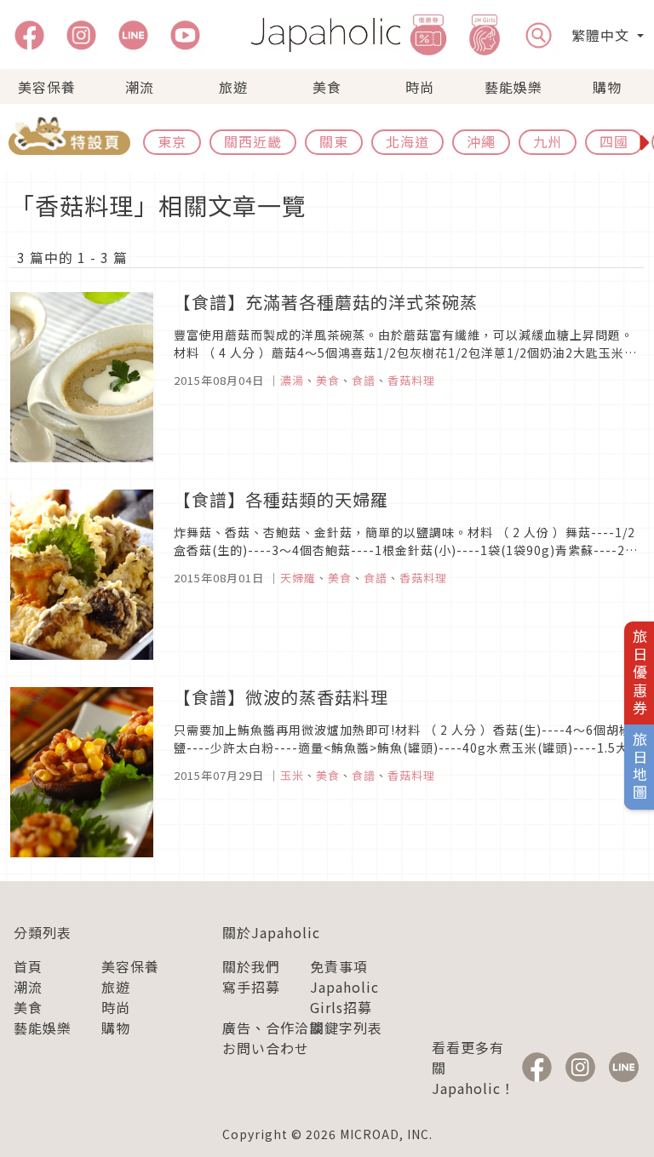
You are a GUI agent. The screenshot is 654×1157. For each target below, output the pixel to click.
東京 (172, 141)
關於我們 (251, 966)
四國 (614, 141)
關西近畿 (253, 141)
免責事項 (339, 966)
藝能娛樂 (513, 87)
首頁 (28, 966)
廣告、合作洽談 (273, 1027)
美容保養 (47, 87)
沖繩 (481, 141)
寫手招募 (251, 987)
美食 (327, 87)
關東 (333, 141)
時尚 (419, 87)
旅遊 (233, 87)
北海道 (407, 141)
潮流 (139, 87)
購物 (607, 87)
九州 (547, 141)
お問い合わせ (265, 1048)
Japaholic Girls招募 (344, 997)
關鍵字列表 (346, 1027)
